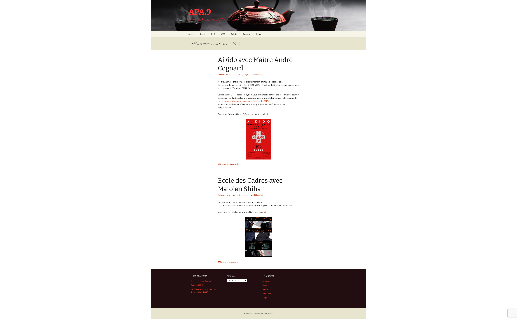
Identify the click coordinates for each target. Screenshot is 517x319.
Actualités (238, 74)
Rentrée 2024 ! (197, 285)
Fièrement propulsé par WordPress (258, 313)
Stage (245, 74)
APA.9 (223, 34)
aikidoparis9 (258, 74)
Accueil (191, 34)
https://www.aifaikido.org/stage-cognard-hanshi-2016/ (243, 101)
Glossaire (246, 34)
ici (268, 114)
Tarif (213, 34)
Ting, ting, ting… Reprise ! (201, 281)
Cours (202, 34)
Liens (258, 34)
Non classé (267, 293)
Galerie (234, 34)
